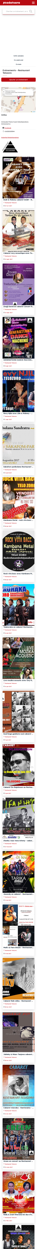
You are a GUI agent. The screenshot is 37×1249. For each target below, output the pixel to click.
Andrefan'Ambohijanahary (10, 137)
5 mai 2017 (8, 900)
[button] (18, 98)
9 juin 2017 (8, 740)
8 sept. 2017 (8, 366)
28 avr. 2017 (8, 1007)
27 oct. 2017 (8, 206)
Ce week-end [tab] (18, 60)
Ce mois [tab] (18, 64)
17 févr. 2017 (8, 1220)
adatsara (13, 2)
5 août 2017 (8, 473)
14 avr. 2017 (8, 1114)
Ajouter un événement (18, 80)
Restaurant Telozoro (11, 202)
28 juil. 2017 (8, 526)
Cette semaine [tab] (19, 56)
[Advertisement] (18, 35)
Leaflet (33, 111)
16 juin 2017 (8, 633)
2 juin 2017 (8, 793)
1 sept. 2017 (8, 419)
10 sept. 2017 (9, 312)
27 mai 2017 (8, 847)
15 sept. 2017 (8, 259)
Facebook (7, 128)
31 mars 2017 (9, 1167)
